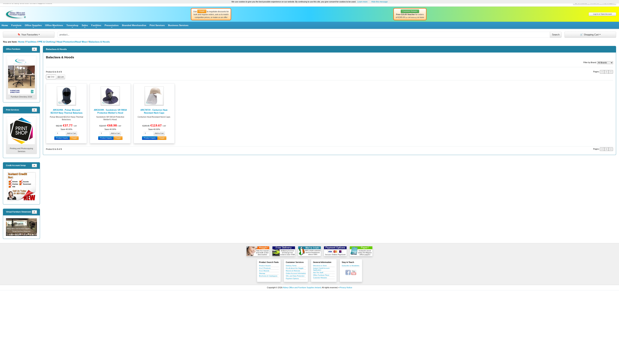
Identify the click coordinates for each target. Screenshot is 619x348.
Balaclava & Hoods (99, 41)
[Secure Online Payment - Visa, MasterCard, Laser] (335, 251)
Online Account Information (296, 273)
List (62, 77)
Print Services (157, 25)
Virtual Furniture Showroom (18, 212)
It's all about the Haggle (295, 268)
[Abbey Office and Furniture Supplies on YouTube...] (353, 272)
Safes (85, 26)
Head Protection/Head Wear (72, 41)
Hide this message (379, 2)
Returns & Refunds (293, 271)
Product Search (265, 265)
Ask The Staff (318, 272)
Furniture (16, 26)
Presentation (112, 26)
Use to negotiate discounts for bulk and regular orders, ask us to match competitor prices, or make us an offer (211, 14)
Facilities (96, 26)
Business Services (178, 25)
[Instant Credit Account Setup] (21, 186)
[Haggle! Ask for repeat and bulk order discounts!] (258, 251)
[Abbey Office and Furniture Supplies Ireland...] (15, 14)
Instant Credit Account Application (321, 269)
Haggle (74, 138)
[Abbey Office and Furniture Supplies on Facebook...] (348, 272)
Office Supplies (33, 26)
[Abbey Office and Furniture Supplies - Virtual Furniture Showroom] (21, 227)
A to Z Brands (264, 271)
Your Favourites (28, 34)
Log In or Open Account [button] (602, 14)
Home (5, 25)
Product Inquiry (62, 138)
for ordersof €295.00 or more (410, 14)
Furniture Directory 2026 (21, 97)
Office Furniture (13, 49)
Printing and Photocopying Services (21, 150)
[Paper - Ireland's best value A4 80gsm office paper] (361, 251)
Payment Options (292, 278)
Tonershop (72, 26)
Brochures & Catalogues (268, 276)
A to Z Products (264, 268)
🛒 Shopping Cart (589, 34)
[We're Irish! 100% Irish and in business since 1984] (309, 251)
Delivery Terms (291, 265)
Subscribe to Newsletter (350, 265)
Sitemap (262, 273)
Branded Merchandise (134, 25)
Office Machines (54, 26)
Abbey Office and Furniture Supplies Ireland (302, 287)
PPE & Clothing (46, 41)
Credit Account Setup (16, 165)
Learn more (362, 2)
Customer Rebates (320, 278)
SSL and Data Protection (295, 276)
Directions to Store (320, 265)
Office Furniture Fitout (321, 275)
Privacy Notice (346, 287)
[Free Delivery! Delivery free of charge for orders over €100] (283, 251)
